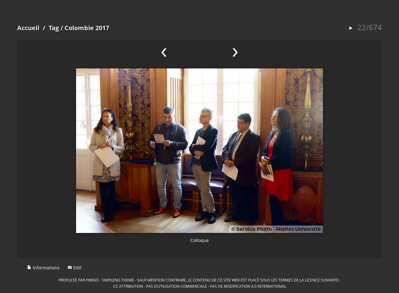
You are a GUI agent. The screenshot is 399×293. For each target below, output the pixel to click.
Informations (45, 268)
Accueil (28, 28)
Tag (54, 28)
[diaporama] (351, 28)
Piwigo (92, 279)
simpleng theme (118, 279)
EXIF (77, 268)
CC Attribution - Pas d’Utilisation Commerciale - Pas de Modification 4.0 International (199, 286)
